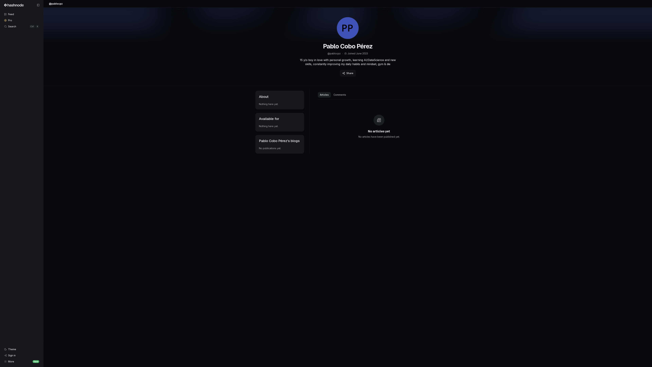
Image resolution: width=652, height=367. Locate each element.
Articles (324, 94)
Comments (339, 94)
